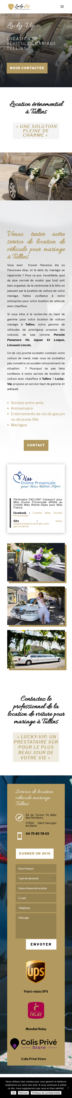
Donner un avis (35, 853)
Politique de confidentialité (46, 1092)
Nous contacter (27, 68)
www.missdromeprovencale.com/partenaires (37, 523)
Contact (36, 445)
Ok (13, 1092)
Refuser (23, 1092)
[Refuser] (67, 1087)
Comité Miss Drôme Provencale (37, 514)
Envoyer (41, 944)
